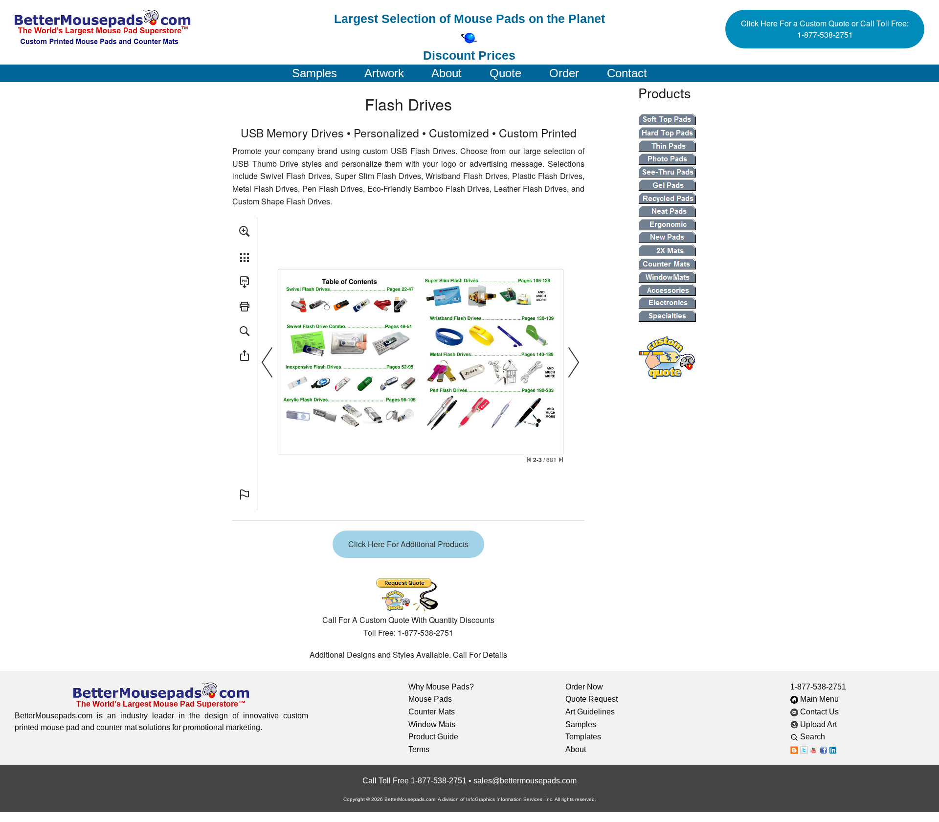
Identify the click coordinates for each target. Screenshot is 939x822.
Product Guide (433, 737)
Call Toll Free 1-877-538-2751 (414, 781)
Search (818, 737)
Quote (505, 73)
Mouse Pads (430, 699)
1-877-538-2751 (818, 687)
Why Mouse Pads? (441, 687)
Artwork (384, 73)
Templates (583, 737)
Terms (418, 749)
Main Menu (818, 699)
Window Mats (431, 724)
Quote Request (591, 699)
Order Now (584, 687)
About (446, 73)
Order (564, 73)
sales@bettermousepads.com (525, 781)
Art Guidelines (590, 712)
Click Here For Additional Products (408, 544)
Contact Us (818, 712)
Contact (627, 73)
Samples (314, 73)
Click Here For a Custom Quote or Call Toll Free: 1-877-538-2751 (825, 29)
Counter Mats (431, 712)
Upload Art (818, 724)
